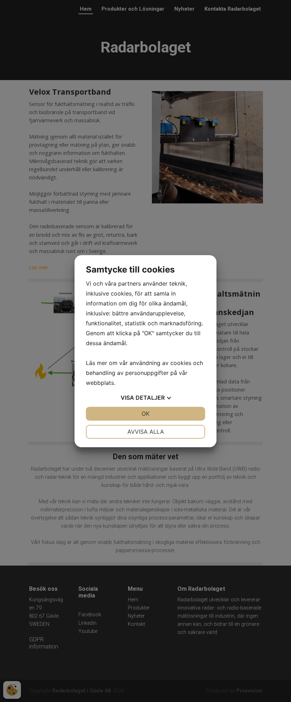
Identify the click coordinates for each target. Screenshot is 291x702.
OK (145, 413)
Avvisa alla (145, 431)
